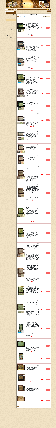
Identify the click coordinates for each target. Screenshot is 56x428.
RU (49, 9)
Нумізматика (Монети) (10, 14)
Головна (6, 9)
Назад (8, 39)
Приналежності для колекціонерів (9, 24)
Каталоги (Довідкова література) (9, 30)
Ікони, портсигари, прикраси (9, 33)
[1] (15, 11)
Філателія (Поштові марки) (9, 17)
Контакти (16, 9)
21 (24, 16)
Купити (48, 27)
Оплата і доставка (12, 9)
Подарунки (8, 35)
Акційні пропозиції (9, 37)
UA (46, 9)
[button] (24, 23)
